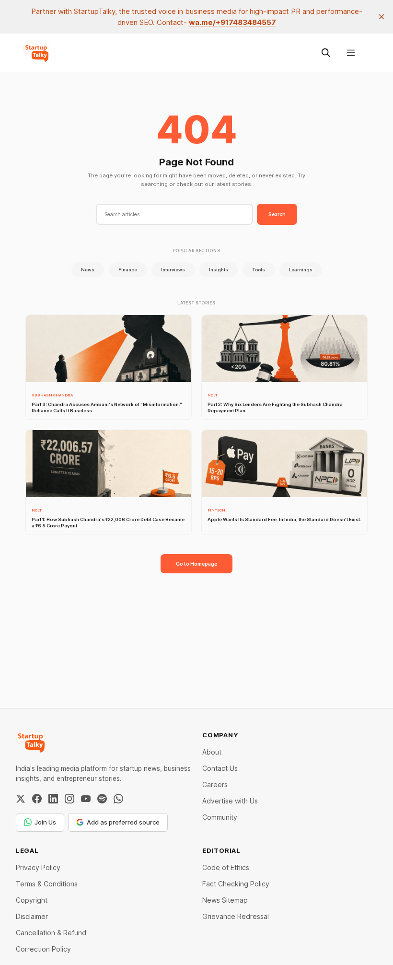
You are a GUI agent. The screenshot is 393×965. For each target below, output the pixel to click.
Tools (258, 269)
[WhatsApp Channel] (118, 798)
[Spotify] (102, 798)
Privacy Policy (38, 867)
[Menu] (350, 52)
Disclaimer (32, 916)
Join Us (45, 822)
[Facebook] (37, 798)
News (87, 269)
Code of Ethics (225, 867)
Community (219, 817)
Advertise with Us (230, 801)
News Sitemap (225, 900)
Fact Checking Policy (235, 884)
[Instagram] (69, 798)
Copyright (31, 900)
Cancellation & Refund (51, 933)
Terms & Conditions (47, 884)
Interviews (173, 269)
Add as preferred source (123, 822)
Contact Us (220, 768)
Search (277, 214)
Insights (218, 269)
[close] (381, 16)
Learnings (300, 269)
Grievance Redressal (235, 916)
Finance (127, 269)
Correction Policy (43, 949)
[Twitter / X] (20, 798)
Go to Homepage (196, 564)
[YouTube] (86, 798)
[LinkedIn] (53, 798)
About (211, 752)
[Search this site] (325, 52)
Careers (215, 784)
